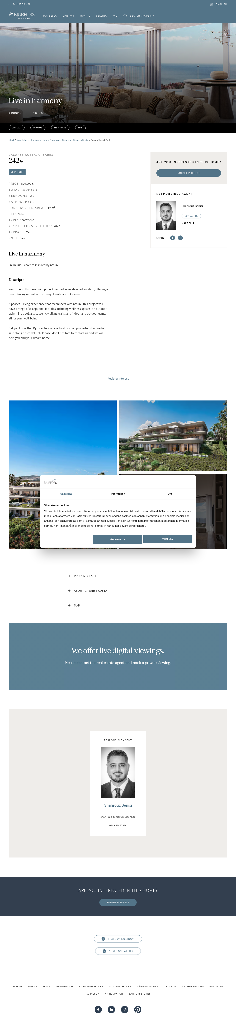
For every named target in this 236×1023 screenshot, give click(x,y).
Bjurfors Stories (139, 993)
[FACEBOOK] (98, 1009)
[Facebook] (172, 237)
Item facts (60, 127)
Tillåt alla (167, 539)
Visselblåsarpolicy (91, 986)
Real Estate (216, 986)
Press (46, 986)
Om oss (32, 986)
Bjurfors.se (22, 4)
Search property (142, 15)
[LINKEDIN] (111, 1009)
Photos (37, 127)
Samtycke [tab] (66, 493)
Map (80, 127)
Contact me (191, 215)
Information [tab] (118, 493)
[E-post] (180, 237)
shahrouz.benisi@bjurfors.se (118, 817)
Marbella (50, 15)
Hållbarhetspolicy (149, 986)
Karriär (17, 986)
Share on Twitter (121, 951)
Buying (85, 15)
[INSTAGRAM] (124, 1009)
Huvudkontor (64, 986)
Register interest (118, 378)
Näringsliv (92, 993)
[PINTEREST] (137, 1009)
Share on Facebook (121, 938)
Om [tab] (170, 493)
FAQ (115, 15)
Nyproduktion (114, 993)
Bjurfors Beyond (193, 986)
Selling (101, 15)
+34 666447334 (117, 826)
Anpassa (115, 539)
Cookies (171, 986)
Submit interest (189, 172)
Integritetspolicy (120, 986)
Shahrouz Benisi (118, 805)
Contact (69, 15)
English (221, 4)
